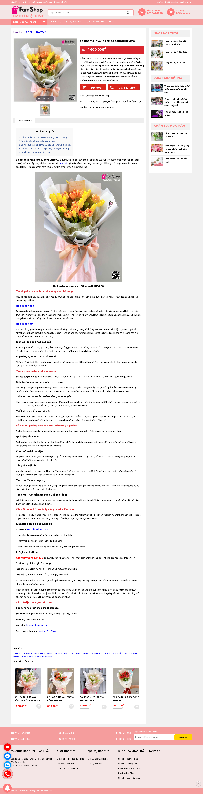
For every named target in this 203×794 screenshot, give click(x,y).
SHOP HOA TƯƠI (166, 33)
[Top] (199, 783)
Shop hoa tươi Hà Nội (174, 63)
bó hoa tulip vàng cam (118, 653)
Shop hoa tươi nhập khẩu (129, 778)
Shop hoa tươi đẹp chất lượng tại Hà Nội (175, 43)
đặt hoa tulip (30, 656)
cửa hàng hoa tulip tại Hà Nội (82, 653)
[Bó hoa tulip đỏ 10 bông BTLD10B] (126, 681)
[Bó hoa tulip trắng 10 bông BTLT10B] (93, 681)
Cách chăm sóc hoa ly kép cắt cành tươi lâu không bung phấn (176, 149)
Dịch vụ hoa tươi (99, 751)
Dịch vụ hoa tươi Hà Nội (98, 759)
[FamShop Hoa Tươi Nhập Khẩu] (27, 12)
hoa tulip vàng (32, 653)
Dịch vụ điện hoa (73, 21)
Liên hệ (111, 21)
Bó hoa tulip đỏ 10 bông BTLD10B (126, 699)
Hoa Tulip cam (24, 324)
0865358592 (68, 733)
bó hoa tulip (133, 653)
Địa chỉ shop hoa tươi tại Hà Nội (70, 759)
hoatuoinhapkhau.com (37, 529)
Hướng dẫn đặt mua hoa (167, 2)
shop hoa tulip (101, 653)
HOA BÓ (28, 32)
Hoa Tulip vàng (25, 306)
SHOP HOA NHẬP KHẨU (131, 751)
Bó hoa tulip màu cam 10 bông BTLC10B (60, 699)
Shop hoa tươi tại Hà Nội (67, 768)
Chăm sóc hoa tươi (94, 21)
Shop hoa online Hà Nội (128, 759)
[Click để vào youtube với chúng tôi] (7, 747)
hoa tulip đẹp (44, 653)
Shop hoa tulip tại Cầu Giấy (130, 763)
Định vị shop (185, 2)
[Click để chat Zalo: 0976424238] (7, 765)
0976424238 (127, 88)
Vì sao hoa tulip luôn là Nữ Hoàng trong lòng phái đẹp (177, 89)
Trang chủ (56, 21)
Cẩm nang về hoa (168, 78)
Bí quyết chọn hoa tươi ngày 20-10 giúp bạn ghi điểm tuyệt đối (176, 102)
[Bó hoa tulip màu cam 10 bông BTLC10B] (60, 681)
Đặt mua (96, 88)
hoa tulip (64, 163)
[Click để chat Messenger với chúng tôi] (7, 756)
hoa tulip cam (19, 653)
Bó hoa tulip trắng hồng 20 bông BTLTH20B (28, 699)
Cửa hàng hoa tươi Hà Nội (68, 763)
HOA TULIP (40, 32)
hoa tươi (48, 656)
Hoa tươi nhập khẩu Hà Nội (129, 768)
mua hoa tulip (19, 656)
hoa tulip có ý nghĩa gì (59, 653)
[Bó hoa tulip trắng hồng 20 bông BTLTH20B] (28, 681)
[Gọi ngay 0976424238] (7, 774)
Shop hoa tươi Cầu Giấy (175, 52)
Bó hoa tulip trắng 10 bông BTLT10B (92, 699)
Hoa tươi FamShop (47, 631)
